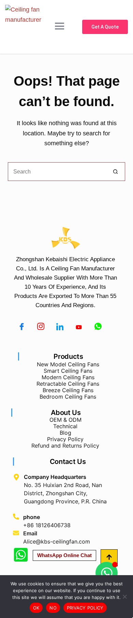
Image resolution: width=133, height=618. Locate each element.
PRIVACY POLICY (85, 608)
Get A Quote (105, 27)
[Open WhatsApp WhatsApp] (106, 573)
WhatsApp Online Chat (64, 555)
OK (36, 608)
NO (53, 608)
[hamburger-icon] (59, 26)
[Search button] (115, 171)
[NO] (124, 596)
